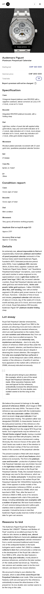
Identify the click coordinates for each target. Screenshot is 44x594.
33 (39, 78)
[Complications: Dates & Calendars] (40, 4)
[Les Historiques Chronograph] (34, 4)
